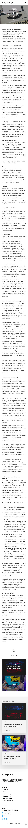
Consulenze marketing (8, 800)
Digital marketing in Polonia (9, 794)
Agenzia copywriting (7, 798)
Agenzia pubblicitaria (7, 796)
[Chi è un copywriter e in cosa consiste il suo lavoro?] (14, 683)
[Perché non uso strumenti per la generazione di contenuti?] (14, 667)
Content (14, 9)
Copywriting (5, 789)
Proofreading (6, 791)
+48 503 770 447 (7, 813)
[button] (26, 824)
